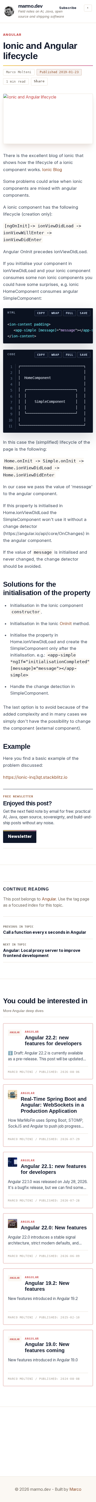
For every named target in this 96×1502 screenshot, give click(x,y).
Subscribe (67, 8)
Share (39, 81)
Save (84, 313)
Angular (12, 35)
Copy (41, 313)
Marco (75, 1489)
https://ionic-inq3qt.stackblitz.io (35, 777)
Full (70, 313)
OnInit (66, 623)
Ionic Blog (52, 169)
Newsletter (20, 836)
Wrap (55, 313)
